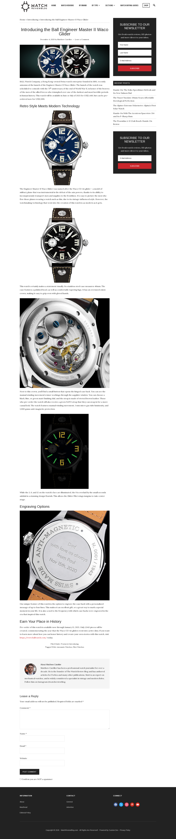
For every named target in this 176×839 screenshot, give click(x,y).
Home (22, 19)
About (22, 802)
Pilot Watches (78, 647)
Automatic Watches (64, 647)
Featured (64, 644)
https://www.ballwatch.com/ (33, 637)
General (69, 802)
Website (23, 758)
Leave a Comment (82, 39)
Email (23, 746)
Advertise (70, 807)
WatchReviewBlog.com (69, 830)
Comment (25, 708)
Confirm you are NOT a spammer (37, 779)
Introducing (32, 19)
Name (23, 733)
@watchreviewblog (56, 682)
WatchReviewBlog (34, 6)
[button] (153, 5)
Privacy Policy (125, 830)
